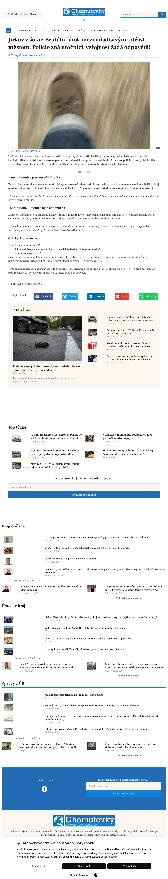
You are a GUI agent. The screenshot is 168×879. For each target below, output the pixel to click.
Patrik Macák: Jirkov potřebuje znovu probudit (71, 558)
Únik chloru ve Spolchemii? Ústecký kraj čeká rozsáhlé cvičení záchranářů (128, 452)
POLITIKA (68, 30)
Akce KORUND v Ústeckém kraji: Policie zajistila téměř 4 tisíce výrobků (54, 465)
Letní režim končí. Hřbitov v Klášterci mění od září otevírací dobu (131, 332)
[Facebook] (84, 19)
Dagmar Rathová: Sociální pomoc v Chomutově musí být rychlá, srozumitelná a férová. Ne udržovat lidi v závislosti (133, 588)
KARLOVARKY (97, 30)
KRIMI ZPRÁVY (27, 30)
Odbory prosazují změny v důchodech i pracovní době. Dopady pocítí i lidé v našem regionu (96, 729)
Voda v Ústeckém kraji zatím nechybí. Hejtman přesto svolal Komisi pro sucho (88, 638)
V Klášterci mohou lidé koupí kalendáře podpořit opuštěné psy (127, 436)
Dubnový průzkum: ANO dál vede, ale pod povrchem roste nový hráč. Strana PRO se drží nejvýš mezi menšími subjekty (101, 718)
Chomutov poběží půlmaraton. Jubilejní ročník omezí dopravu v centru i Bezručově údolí (131, 319)
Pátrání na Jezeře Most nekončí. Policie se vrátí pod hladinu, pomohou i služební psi (56, 436)
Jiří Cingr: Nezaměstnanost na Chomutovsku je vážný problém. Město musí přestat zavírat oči (97, 537)
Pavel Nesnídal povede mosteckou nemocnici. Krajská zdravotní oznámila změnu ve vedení (47, 665)
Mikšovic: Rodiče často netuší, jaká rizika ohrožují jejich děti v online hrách (87, 548)
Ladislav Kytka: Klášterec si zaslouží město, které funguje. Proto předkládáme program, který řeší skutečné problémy (105, 571)
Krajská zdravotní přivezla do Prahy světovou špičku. (74, 694)
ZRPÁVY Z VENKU (119, 30)
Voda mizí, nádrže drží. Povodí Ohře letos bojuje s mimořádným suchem (85, 628)
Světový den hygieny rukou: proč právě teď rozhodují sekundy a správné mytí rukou (92, 705)
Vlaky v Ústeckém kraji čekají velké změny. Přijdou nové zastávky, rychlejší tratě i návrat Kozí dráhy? (101, 617)
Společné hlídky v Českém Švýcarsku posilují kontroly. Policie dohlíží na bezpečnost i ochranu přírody (134, 665)
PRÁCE (81, 30)
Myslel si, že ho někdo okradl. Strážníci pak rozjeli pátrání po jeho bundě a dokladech (54, 452)
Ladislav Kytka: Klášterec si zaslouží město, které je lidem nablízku (50, 588)
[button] (8, 30)
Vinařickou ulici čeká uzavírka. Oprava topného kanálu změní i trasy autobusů (129, 345)
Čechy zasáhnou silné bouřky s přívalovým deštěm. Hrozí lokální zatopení (131, 745)
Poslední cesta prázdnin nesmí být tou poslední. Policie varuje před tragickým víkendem (46, 368)
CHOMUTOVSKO (49, 30)
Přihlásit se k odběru (84, 494)
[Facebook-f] (44, 789)
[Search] (162, 14)
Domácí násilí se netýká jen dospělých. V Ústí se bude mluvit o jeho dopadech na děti (129, 358)
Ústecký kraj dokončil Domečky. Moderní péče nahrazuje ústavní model (85, 649)
